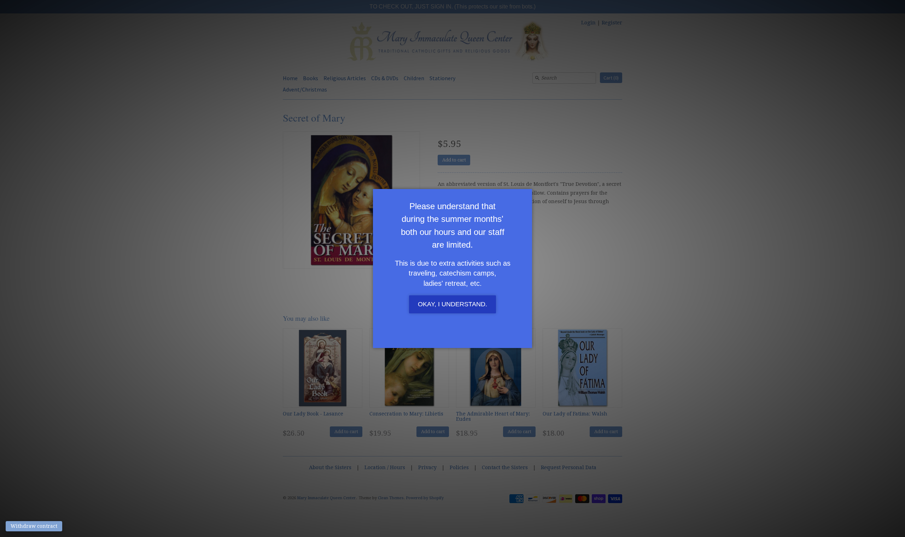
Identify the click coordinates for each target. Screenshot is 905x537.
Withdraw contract (34, 526)
